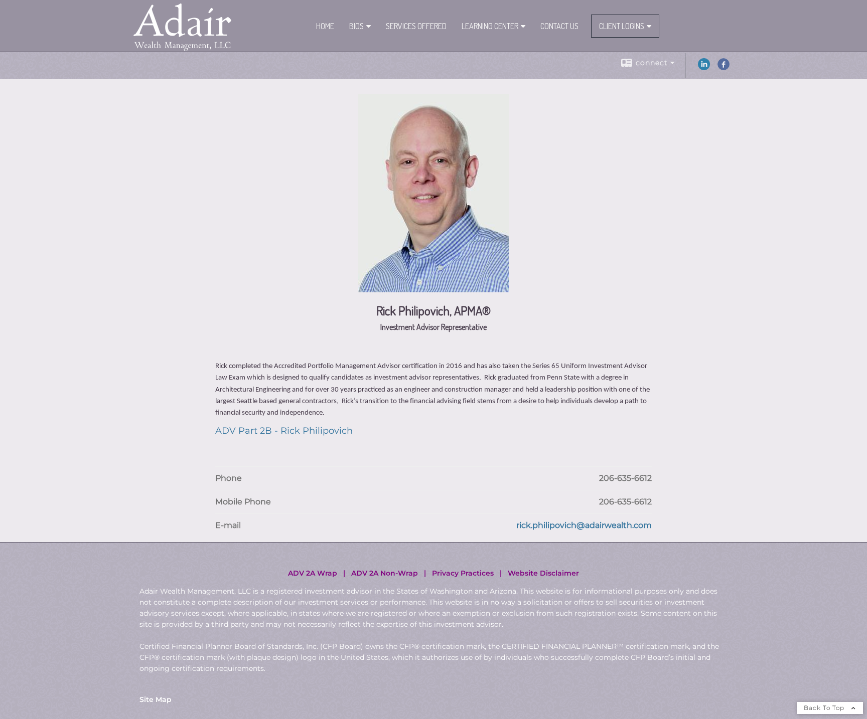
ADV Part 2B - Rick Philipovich (284, 430)
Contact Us (559, 26)
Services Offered (416, 26)
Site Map (155, 699)
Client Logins (621, 26)
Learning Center (490, 26)
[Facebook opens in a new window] (723, 67)
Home (325, 26)
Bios (356, 26)
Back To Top (825, 707)
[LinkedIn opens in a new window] (704, 67)
